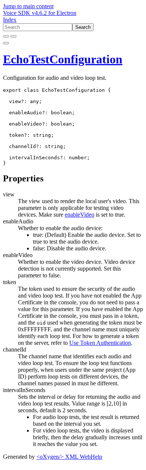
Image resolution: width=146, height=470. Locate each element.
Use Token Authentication (100, 343)
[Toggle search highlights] (6, 36)
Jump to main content (28, 6)
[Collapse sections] (13, 36)
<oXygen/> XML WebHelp (69, 457)
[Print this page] (6, 43)
